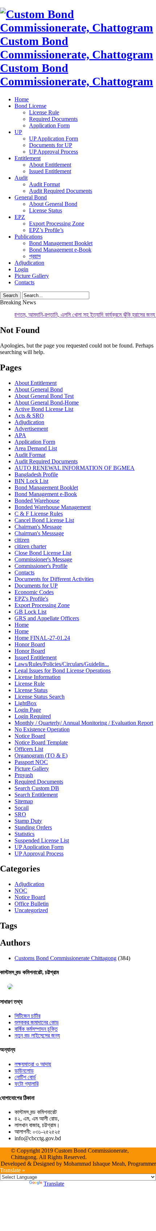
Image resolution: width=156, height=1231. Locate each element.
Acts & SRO (29, 416)
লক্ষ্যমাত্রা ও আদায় (33, 1064)
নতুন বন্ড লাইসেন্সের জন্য (37, 1035)
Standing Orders (33, 827)
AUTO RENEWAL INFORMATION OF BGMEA (75, 468)
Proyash (24, 775)
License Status (45, 210)
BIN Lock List (31, 481)
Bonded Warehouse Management (53, 507)
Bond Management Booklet (61, 243)
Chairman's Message (38, 527)
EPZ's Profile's (31, 599)
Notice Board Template (41, 742)
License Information (38, 677)
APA (20, 435)
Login (21, 269)
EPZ (20, 217)
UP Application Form (53, 138)
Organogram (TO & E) (41, 755)
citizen (22, 540)
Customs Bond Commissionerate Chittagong (65, 958)
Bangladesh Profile (36, 474)
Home (22, 99)
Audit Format (44, 184)
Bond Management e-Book (60, 250)
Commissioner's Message (43, 559)
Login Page (28, 710)
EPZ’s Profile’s (46, 230)
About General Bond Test (44, 396)
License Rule (44, 112)
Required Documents (53, 119)
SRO (20, 814)
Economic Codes (34, 592)
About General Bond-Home (47, 402)
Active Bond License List (44, 409)
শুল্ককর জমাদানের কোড (37, 1022)
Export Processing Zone (56, 223)
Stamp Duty (28, 821)
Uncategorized (31, 910)
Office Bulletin (32, 904)
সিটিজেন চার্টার (27, 1016)
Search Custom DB (37, 788)
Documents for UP (50, 145)
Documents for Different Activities (54, 579)
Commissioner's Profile (41, 566)
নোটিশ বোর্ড (25, 1077)
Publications (28, 236)
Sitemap (24, 801)
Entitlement (28, 158)
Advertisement (31, 429)
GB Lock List (30, 612)
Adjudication (29, 263)
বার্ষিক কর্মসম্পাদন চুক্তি (36, 1029)
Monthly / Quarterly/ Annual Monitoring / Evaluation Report (84, 723)
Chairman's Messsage (39, 533)
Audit (21, 178)
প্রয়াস (35, 256)
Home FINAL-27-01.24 (42, 638)
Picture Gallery (32, 276)
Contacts (24, 282)
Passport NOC (31, 762)
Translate (54, 1184)
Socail (22, 808)
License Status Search (40, 697)
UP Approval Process (53, 152)
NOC (21, 890)
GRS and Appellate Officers (47, 618)
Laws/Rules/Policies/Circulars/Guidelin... (62, 664)
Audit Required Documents (60, 191)
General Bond (31, 197)
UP (18, 132)
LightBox (26, 703)
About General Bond (53, 204)
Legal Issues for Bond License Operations (63, 670)
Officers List (29, 749)
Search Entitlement (36, 795)
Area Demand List (36, 448)
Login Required (33, 716)
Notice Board (30, 736)
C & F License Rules (39, 514)
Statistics (24, 834)
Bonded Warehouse (37, 500)
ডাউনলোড (24, 1071)
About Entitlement (50, 165)
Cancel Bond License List (44, 520)
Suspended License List (42, 840)
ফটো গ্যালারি (26, 1084)
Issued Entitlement (50, 171)
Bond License (30, 106)
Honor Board (30, 644)
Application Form (49, 125)
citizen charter (30, 546)
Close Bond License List (43, 553)
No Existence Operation (42, 729)
